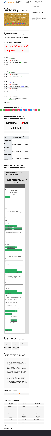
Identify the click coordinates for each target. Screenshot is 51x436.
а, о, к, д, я (8, 279)
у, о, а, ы (7, 223)
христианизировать (24, 37)
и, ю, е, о (7, 264)
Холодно (24, 406)
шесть (7, 236)
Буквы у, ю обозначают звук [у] (12, 308)
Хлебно (37, 406)
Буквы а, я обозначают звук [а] (12, 299)
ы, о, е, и (7, 220)
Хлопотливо (24, 413)
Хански (24, 409)
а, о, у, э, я (8, 288)
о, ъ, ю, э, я (8, 282)
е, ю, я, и (7, 258)
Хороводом (10, 403)
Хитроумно (37, 403)
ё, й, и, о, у (8, 285)
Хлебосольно (38, 416)
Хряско (37, 409)
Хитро (10, 416)
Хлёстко (24, 422)
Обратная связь (7, 425)
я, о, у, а (7, 214)
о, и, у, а (7, 261)
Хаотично (10, 409)
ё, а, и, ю (7, 217)
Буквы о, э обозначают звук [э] (12, 302)
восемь (7, 238)
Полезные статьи (8, 428)
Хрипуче (24, 403)
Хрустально (10, 419)
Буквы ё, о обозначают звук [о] (12, 305)
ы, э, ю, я (7, 267)
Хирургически (37, 413)
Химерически (38, 422)
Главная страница (7, 6)
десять (7, 241)
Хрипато (24, 416)
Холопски (10, 406)
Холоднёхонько (37, 419)
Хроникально (10, 422)
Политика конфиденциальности (20, 425)
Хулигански (10, 413)
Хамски (24, 419)
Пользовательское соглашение (36, 425)
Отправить (8, 330)
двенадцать (8, 244)
